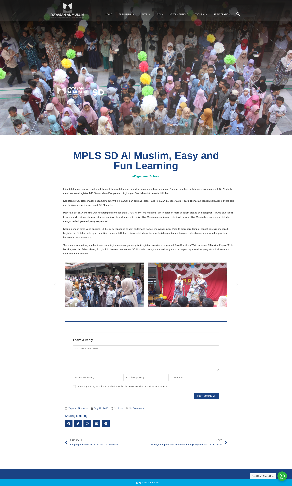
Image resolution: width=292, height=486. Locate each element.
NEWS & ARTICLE (178, 14)
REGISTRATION (222, 14)
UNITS (144, 14)
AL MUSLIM (125, 14)
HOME (108, 14)
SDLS (160, 14)
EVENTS (199, 14)
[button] (238, 14)
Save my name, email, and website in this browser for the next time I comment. (123, 386)
